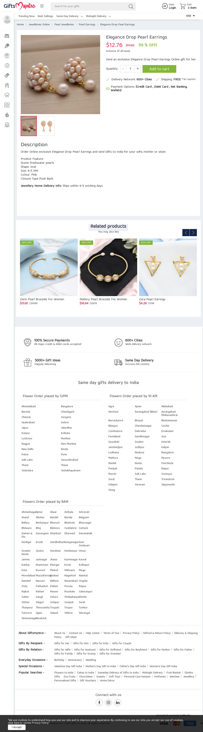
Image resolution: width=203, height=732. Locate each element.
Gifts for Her (61, 643)
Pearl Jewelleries (64, 25)
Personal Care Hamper (137, 676)
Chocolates (86, 676)
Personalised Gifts (65, 680)
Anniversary (75, 660)
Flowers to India (63, 672)
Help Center (93, 633)
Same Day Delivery (67, 16)
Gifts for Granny (86, 654)
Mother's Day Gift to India (101, 666)
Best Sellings (45, 16)
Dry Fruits (70, 676)
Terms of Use (111, 633)
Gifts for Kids (100, 643)
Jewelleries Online (39, 25)
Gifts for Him (81, 643)
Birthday (59, 660)
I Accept (17, 727)
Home (20, 25)
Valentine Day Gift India (68, 666)
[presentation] (186, 232)
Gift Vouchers (88, 680)
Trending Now (26, 16)
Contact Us (75, 633)
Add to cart (159, 69)
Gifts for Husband (85, 650)
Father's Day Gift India (133, 666)
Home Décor (107, 680)
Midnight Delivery (96, 16)
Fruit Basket (174, 672)
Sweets (100, 676)
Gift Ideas (71, 637)
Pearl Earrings (87, 25)
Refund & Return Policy (157, 633)
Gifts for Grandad (110, 654)
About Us (59, 633)
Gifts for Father (183, 650)
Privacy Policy (131, 633)
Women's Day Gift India (163, 666)
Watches (174, 676)
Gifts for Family (63, 654)
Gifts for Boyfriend (136, 650)
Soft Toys (114, 676)
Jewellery (188, 676)
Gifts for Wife (62, 650)
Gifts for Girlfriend (110, 650)
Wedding (91, 660)
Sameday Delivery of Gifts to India (118, 672)
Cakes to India (85, 672)
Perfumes (160, 676)
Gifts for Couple (121, 643)
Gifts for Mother (160, 650)
